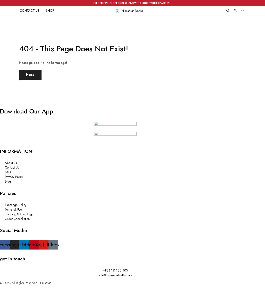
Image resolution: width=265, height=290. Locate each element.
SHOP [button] (50, 11)
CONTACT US (29, 11)
